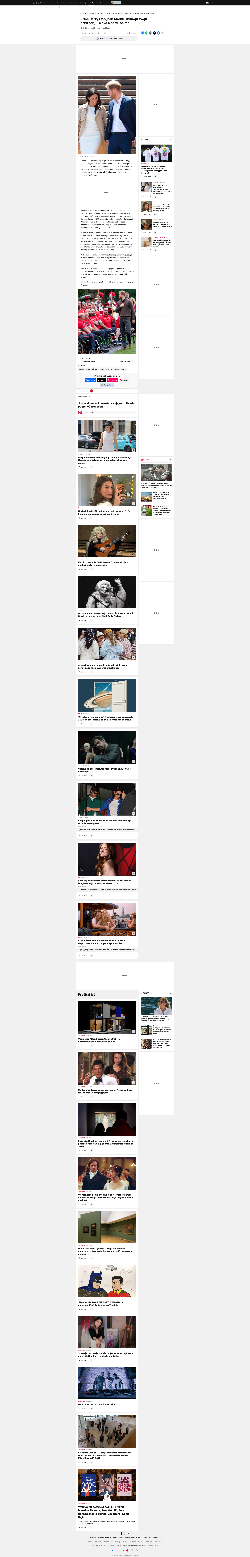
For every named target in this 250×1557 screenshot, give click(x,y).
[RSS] (137, 1550)
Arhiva (156, 1545)
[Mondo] (98, 1542)
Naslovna (83, 13)
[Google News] (132, 1550)
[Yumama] (149, 1542)
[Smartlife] (133, 1542)
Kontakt (125, 1545)
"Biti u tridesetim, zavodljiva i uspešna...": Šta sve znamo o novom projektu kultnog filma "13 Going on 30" (107, 950)
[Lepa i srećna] (125, 1542)
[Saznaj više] (170, 459)
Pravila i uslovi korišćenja (113, 1545)
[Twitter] (118, 1550)
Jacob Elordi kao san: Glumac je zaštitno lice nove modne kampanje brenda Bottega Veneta (107, 830)
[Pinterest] (127, 1550)
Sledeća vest (125, 361)
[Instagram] (123, 1550)
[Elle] (36, 3)
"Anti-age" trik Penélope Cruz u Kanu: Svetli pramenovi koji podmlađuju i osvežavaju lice (107, 890)
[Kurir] (90, 1542)
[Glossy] (117, 1542)
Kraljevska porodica (118, 369)
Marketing (95, 1545)
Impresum (102, 1545)
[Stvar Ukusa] (158, 1542)
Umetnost (100, 13)
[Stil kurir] (112, 1542)
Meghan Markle (84, 369)
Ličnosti (95, 369)
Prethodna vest (89, 361)
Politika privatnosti (147, 1545)
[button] (133, 33)
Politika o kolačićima (134, 1545)
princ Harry (104, 369)
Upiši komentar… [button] (91, 412)
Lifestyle (91, 13)
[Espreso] (106, 1542)
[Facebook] (113, 1550)
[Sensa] (140, 1542)
